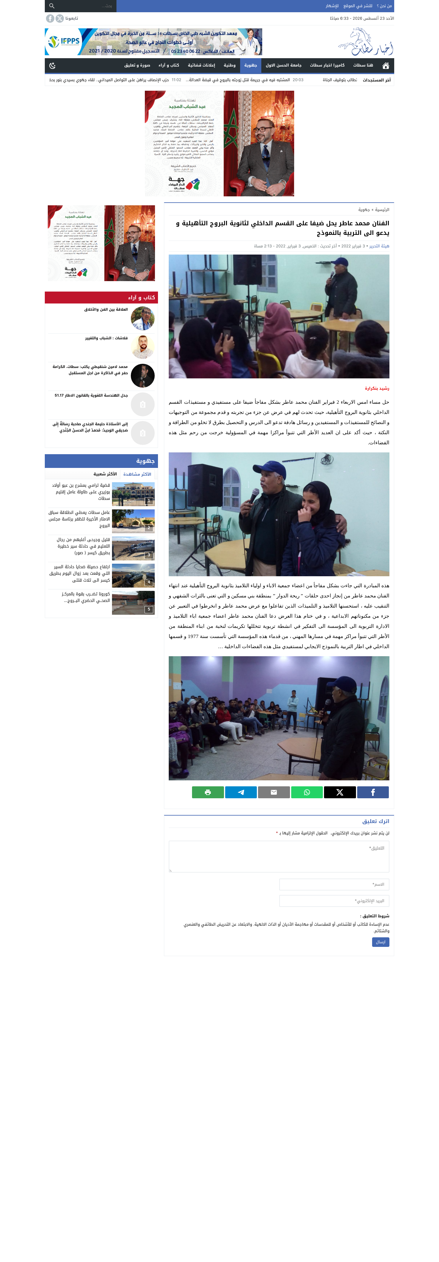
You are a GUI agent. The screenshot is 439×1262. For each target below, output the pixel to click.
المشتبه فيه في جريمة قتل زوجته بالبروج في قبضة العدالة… (298, 80)
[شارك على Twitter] (340, 792)
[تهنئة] (101, 243)
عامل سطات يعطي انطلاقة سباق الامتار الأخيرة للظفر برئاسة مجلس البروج (79, 519)
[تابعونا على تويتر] (59, 18)
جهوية (250, 65)
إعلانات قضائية (201, 65)
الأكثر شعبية (105, 474)
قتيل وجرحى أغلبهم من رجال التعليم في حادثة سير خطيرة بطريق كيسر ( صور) (83, 546)
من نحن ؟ (384, 6)
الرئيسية (385, 65)
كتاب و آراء (169, 65)
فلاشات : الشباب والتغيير (106, 338)
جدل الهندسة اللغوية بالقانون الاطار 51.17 (91, 395)
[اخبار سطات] (328, 42)
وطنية (230, 65)
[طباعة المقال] (208, 792)
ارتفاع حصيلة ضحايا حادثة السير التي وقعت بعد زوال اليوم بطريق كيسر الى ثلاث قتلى (79, 573)
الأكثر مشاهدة (137, 474)
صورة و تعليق (137, 65)
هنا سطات (363, 65)
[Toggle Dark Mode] (52, 65)
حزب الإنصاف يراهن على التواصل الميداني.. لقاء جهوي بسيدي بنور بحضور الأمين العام (156, 80)
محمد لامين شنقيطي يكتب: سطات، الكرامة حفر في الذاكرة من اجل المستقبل (90, 370)
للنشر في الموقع (357, 6)
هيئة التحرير (379, 246)
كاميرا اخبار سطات (327, 65)
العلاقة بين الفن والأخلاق (106, 309)
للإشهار (332, 6)
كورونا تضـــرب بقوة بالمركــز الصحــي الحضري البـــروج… (86, 597)
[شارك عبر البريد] (274, 792)
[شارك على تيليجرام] (241, 792)
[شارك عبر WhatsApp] (307, 792)
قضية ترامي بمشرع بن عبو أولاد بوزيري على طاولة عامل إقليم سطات (81, 492)
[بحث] (52, 6)
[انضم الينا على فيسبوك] (49, 18)
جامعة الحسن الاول (284, 65)
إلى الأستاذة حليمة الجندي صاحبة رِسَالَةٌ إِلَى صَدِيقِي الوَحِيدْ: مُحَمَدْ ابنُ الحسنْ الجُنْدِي (90, 427)
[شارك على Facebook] (373, 792)
